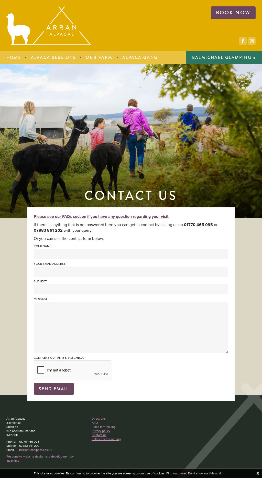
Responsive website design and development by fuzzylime (40, 458)
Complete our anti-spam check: (59, 358)
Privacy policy (101, 431)
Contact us (99, 435)
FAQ (95, 422)
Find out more (176, 473)
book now (233, 12)
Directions (99, 418)
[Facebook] (243, 41)
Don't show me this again (205, 473)
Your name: (43, 246)
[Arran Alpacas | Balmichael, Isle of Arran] (48, 25)
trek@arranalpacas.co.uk (35, 450)
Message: (41, 299)
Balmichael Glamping (106, 439)
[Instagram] (252, 41)
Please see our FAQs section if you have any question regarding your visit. (101, 216)
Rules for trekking (104, 426)
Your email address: (50, 264)
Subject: (40, 281)
